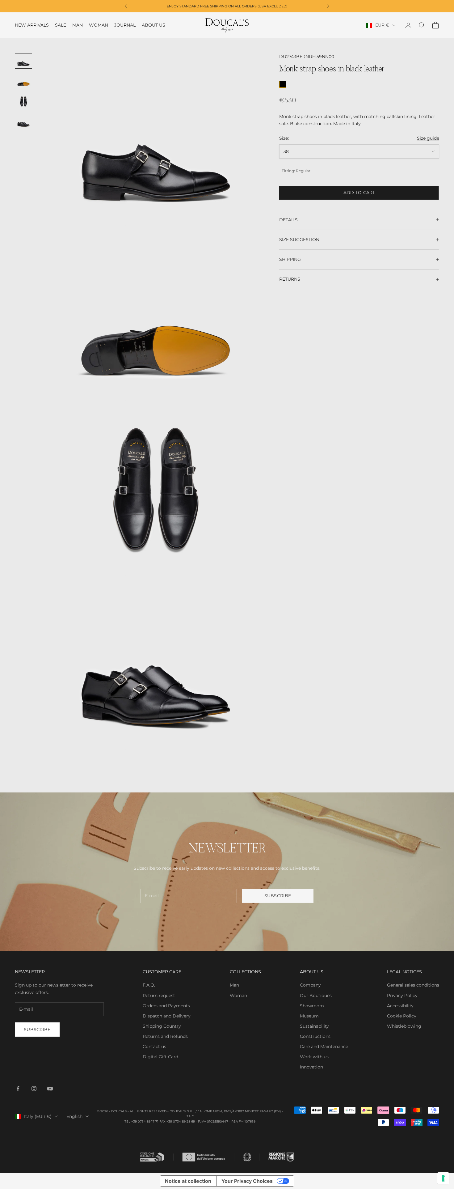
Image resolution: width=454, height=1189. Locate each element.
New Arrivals (32, 25)
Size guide (428, 138)
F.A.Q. (149, 985)
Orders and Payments (166, 1006)
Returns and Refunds (165, 1036)
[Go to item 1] (23, 61)
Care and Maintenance (324, 1046)
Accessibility (400, 1006)
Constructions (315, 1036)
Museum (309, 1016)
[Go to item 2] (23, 81)
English (74, 1116)
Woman (98, 25)
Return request (159, 995)
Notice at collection (188, 1181)
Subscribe (277, 895)
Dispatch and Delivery (167, 1016)
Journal (125, 25)
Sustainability (314, 1026)
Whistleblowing (404, 1026)
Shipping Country (162, 1026)
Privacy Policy (402, 995)
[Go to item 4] (23, 122)
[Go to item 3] (23, 101)
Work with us (314, 1056)
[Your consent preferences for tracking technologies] (443, 1178)
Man (77, 25)
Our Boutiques (316, 995)
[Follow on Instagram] (34, 1088)
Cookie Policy (401, 1016)
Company (310, 985)
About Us (153, 25)
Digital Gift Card (160, 1056)
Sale (60, 25)
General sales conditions (413, 985)
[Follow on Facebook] (18, 1088)
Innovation (311, 1067)
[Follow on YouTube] (50, 1088)
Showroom (312, 1006)
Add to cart (359, 192)
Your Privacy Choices (247, 1181)
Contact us (154, 1046)
